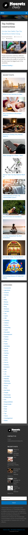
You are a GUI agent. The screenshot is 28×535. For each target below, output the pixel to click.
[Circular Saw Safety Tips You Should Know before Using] (14, 47)
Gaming (6, 353)
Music (5, 388)
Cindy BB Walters (7, 37)
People (6, 392)
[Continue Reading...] (7, 65)
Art (5, 297)
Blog (5, 306)
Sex (5, 399)
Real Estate (7, 395)
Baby (5, 299)
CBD (5, 318)
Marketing (7, 381)
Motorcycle (7, 383)
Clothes (6, 325)
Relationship (7, 397)
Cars (5, 313)
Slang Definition (8, 402)
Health (6, 355)
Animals (6, 295)
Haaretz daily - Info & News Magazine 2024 (14, 529)
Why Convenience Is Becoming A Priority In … (13, 462)
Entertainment (8, 334)
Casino (6, 316)
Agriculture (7, 290)
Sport (5, 406)
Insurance (6, 367)
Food (5, 341)
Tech (5, 411)
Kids (5, 369)
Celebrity (6, 320)
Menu (2, 13)
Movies (6, 385)
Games (6, 348)
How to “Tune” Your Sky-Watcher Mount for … (14, 489)
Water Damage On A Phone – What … (17, 481)
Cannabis (6, 311)
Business (6, 309)
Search (14, 502)
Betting (6, 304)
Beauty (6, 302)
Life (5, 374)
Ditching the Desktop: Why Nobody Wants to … (14, 472)
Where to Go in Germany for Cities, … (17, 452)
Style (5, 409)
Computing (7, 327)
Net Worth (7, 390)
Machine (10, 38)
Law (5, 371)
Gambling (6, 346)
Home (6, 360)
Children (6, 323)
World (5, 420)
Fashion (6, 337)
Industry (6, 364)
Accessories (7, 288)
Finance (6, 339)
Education (7, 332)
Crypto (6, 330)
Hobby (6, 357)
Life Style (7, 376)
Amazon (6, 292)
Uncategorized (8, 418)
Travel (6, 416)
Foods (6, 343)
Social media (7, 404)
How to (6, 362)
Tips (5, 413)
